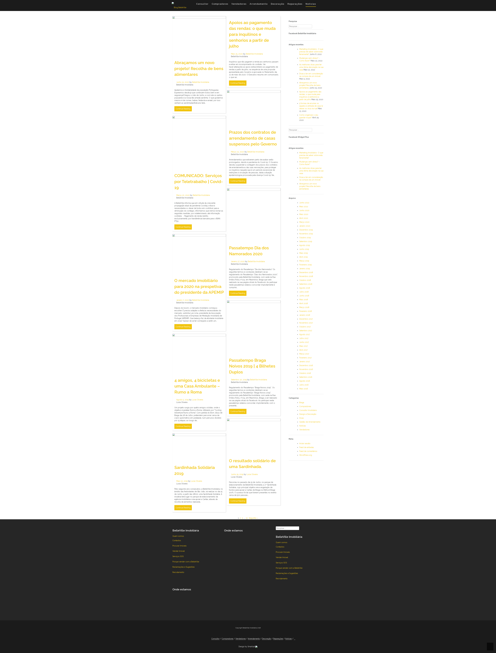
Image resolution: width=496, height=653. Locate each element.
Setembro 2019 (305, 241)
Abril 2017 (303, 350)
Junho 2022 (304, 203)
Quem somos (178, 536)
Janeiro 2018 (304, 315)
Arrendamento (259, 4)
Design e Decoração (307, 414)
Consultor (202, 4)
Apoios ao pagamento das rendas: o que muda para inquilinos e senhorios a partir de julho (252, 34)
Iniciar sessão (304, 443)
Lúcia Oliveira (197, 400)
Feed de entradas (306, 447)
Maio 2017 (303, 346)
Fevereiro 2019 (305, 265)
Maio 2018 (303, 300)
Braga (301, 402)
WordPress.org (305, 455)
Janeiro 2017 (304, 362)
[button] (320, 4)
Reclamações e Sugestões (183, 567)
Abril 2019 (303, 257)
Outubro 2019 (305, 238)
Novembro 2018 (306, 276)
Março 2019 (304, 261)
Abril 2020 (303, 218)
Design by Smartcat (247, 647)
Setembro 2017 (305, 331)
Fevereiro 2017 (305, 358)
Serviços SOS (178, 556)
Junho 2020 (304, 210)
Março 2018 (304, 307)
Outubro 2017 (305, 327)
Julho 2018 (304, 292)
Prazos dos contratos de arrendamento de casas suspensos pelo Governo (253, 138)
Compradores (220, 4)
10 (247, 518)
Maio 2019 (303, 253)
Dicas (301, 418)
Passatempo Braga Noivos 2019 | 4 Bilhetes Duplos (252, 366)
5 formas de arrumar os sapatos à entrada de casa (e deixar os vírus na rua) (311, 106)
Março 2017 (304, 354)
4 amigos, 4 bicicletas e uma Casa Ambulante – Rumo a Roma (197, 386)
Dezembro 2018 (306, 272)
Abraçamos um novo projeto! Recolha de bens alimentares (198, 68)
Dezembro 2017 (306, 319)
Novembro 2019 (306, 234)
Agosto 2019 (304, 245)
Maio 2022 (303, 207)
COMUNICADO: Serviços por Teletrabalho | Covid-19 (198, 181)
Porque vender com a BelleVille (185, 562)
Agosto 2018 (304, 288)
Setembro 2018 (305, 284)
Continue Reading (183, 109)
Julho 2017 (303, 338)
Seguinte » (253, 518)
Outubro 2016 (305, 373)
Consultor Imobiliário (308, 410)
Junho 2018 (304, 296)
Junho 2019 (304, 249)
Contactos (176, 540)
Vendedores (238, 4)
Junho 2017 (304, 342)
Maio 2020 (303, 214)
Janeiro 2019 (304, 269)
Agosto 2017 (304, 334)
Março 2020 (304, 222)
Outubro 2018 (305, 280)
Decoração (277, 4)
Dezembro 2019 (306, 230)
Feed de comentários (308, 451)
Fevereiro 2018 (305, 311)
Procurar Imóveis (179, 546)
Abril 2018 (303, 303)
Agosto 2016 (304, 381)
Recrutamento (178, 572)
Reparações (295, 4)
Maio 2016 (303, 389)
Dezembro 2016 (306, 365)
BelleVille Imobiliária (200, 82)
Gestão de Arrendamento (309, 422)
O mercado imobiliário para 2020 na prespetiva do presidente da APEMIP (199, 286)
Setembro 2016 (305, 377)
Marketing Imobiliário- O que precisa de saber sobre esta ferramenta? (311, 51)
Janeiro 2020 (304, 226)
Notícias (311, 4)
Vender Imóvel (178, 551)
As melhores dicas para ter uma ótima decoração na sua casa (311, 67)
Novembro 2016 (306, 369)
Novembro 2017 (306, 323)
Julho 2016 (304, 385)
